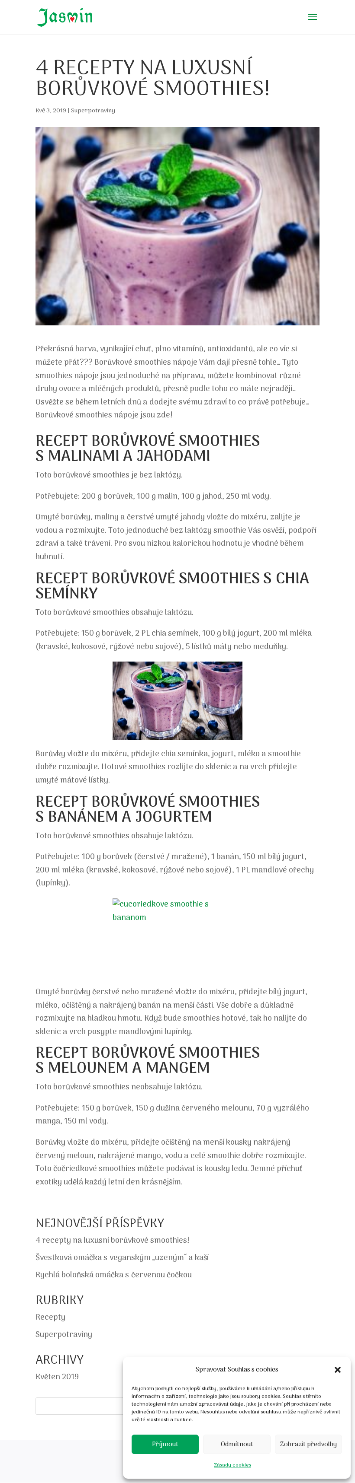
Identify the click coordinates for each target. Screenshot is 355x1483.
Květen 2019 (57, 1377)
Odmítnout (237, 1444)
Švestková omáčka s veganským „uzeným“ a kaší (122, 1258)
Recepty (50, 1317)
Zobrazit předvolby (308, 1444)
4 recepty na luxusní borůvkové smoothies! (113, 1241)
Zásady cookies (232, 1465)
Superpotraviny (93, 111)
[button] (337, 1369)
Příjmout (165, 1444)
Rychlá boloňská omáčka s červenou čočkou (114, 1275)
